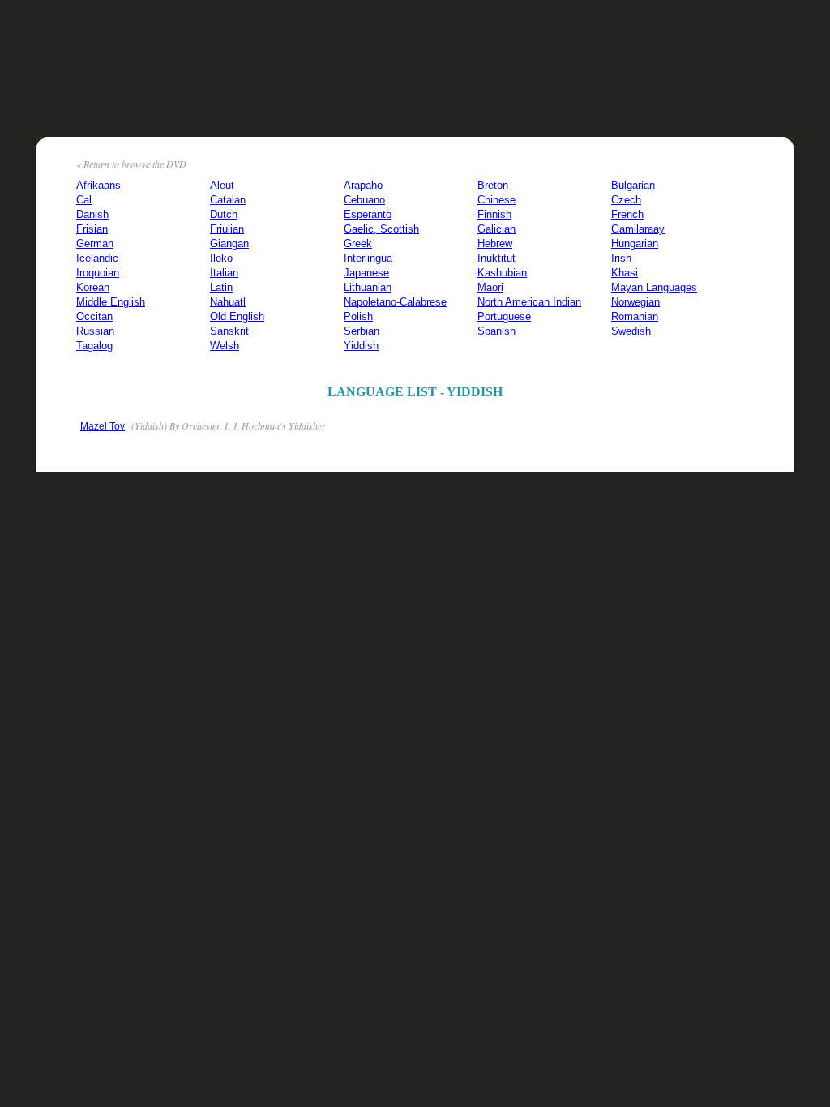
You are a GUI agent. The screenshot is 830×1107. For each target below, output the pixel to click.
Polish (358, 316)
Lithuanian (367, 287)
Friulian (227, 229)
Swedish (631, 331)
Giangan (229, 243)
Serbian (361, 331)
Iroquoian (97, 273)
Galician (496, 229)
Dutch (223, 214)
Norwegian (635, 302)
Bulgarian (633, 185)
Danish (92, 214)
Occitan (94, 316)
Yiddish (361, 346)
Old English (237, 316)
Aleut (222, 185)
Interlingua (368, 258)
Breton (492, 185)
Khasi (624, 273)
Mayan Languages (654, 287)
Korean (92, 287)
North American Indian (529, 302)
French (627, 214)
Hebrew (494, 243)
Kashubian (502, 273)
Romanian (634, 316)
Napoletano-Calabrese (395, 302)
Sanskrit (229, 331)
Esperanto (367, 214)
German (94, 243)
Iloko (221, 258)
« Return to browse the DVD (131, 163)
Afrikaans (98, 185)
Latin (221, 287)
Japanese (366, 273)
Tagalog (94, 346)
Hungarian (634, 243)
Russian (95, 331)
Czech (626, 200)
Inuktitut (496, 258)
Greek (358, 243)
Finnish (494, 214)
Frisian (92, 229)
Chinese (496, 200)
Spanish (496, 331)
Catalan (228, 200)
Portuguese (504, 316)
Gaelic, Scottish (381, 229)
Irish (621, 258)
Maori (490, 287)
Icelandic (97, 258)
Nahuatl (228, 302)
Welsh (224, 346)
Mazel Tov (102, 426)
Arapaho (363, 185)
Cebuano (364, 200)
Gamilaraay (638, 229)
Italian (224, 273)
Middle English (110, 302)
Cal (84, 200)
